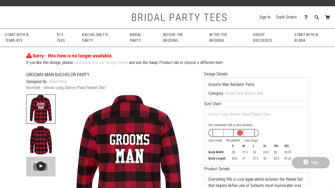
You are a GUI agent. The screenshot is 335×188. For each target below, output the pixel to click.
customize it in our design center (101, 62)
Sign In (264, 17)
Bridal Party (234, 93)
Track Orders (286, 17)
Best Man (256, 93)
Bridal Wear (58, 81)
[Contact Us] (307, 17)
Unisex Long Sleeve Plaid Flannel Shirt (239, 114)
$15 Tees (61, 37)
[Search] (318, 17)
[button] (40, 109)
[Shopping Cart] (328, 17)
